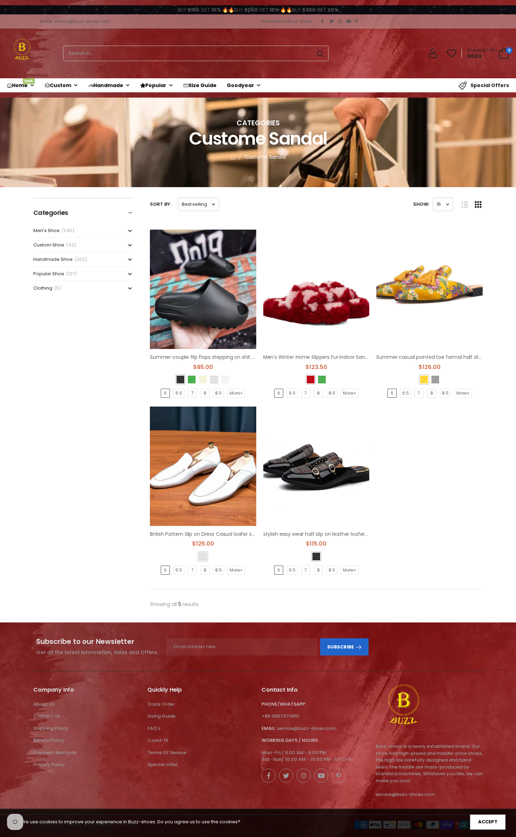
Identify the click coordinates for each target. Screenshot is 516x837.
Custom (60, 85)
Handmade (108, 85)
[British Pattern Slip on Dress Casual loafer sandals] (203, 466)
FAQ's (153, 728)
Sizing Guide (161, 716)
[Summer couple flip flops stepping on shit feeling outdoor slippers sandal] (203, 289)
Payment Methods (54, 752)
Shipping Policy (50, 728)
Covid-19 (157, 740)
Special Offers (489, 85)
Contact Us (46, 716)
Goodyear (240, 85)
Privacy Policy (49, 764)
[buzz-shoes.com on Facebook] (323, 21)
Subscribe (340, 647)
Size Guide (202, 85)
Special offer (162, 764)
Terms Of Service (166, 752)
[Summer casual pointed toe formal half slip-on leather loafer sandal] (429, 289)
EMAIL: (269, 728)
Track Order (161, 704)
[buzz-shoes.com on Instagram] (340, 21)
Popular (155, 85)
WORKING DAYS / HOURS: (290, 740)
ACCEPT (487, 821)
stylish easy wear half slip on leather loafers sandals (325, 534)
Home (22, 83)
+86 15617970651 (280, 716)
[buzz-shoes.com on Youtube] (348, 21)
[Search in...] (320, 53)
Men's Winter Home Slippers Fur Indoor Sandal (317, 357)
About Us (43, 704)
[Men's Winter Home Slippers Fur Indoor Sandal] (316, 289)
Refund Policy (49, 740)
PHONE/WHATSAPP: (284, 704)
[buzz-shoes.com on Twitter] (332, 21)
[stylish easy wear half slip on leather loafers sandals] (316, 466)
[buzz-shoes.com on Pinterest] (357, 21)
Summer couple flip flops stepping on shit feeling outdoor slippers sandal (237, 357)
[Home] (232, 157)
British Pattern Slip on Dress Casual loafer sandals (208, 534)
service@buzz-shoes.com (306, 728)
